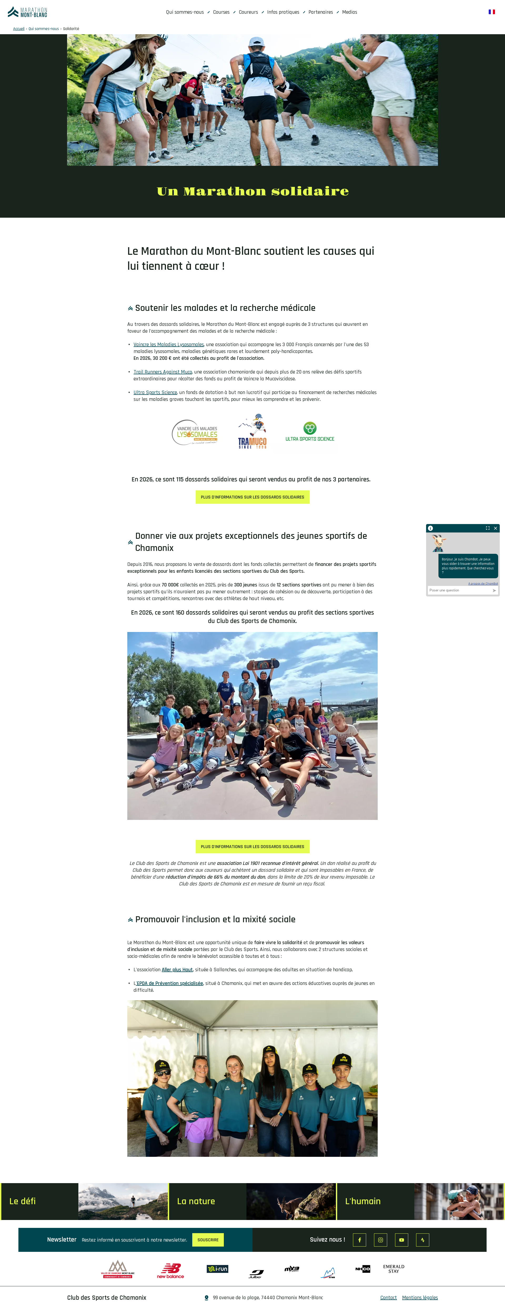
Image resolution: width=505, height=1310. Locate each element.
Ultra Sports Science (155, 392)
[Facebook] (359, 1240)
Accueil (18, 29)
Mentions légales (420, 1297)
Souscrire (208, 1240)
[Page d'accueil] (27, 12)
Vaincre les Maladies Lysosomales (169, 344)
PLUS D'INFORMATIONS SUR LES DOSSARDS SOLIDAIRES (252, 497)
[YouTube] (401, 1240)
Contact (388, 1297)
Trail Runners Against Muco (163, 371)
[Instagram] (380, 1240)
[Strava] (422, 1240)
